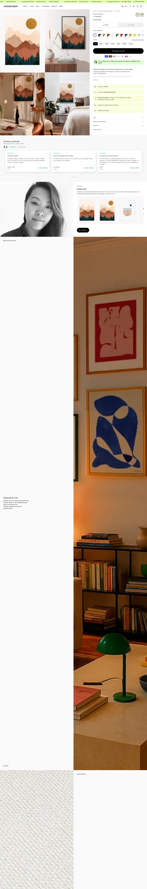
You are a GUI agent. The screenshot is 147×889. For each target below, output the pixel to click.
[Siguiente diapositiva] (143, 31)
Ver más (95, 80)
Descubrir (6, 765)
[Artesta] (12, 6)
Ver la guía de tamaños (138, 40)
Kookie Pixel (98, 16)
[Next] (75, 177)
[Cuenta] (134, 6)
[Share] (142, 14)
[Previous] (72, 177)
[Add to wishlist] (137, 14)
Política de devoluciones (99, 121)
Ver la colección (83, 230)
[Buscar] (130, 6)
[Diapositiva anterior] (140, 31)
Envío (94, 117)
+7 (131, 57)
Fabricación (96, 125)
